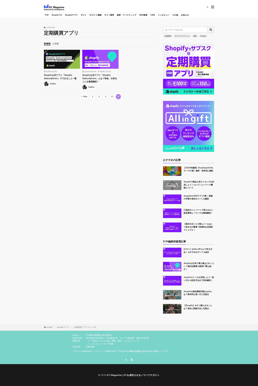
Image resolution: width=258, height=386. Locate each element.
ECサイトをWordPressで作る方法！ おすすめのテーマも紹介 (198, 250)
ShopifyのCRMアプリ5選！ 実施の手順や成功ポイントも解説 (198, 197)
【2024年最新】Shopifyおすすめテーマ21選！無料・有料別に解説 (198, 169)
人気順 (55, 43)
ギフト (84, 15)
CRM (152, 15)
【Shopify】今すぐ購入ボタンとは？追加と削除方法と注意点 (198, 307)
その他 (175, 15)
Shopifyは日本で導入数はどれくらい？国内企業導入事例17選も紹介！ (199, 266)
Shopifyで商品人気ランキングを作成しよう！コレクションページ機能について (199, 184)
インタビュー (163, 15)
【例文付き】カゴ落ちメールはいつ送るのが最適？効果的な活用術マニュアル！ (198, 227)
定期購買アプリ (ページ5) (85, 327)
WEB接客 (143, 15)
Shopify (203, 36)
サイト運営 (109, 15)
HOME (49, 327)
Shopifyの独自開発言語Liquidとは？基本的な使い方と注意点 (198, 293)
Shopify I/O (57, 15)
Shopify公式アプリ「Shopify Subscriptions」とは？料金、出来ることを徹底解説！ (99, 78)
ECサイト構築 (95, 15)
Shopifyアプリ (71, 15)
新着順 (47, 43)
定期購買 (168, 36)
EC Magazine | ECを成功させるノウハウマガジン (133, 375)
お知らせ (185, 15)
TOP (46, 15)
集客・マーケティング (126, 15)
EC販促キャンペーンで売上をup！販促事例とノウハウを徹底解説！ (199, 211)
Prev (85, 96)
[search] (211, 30)
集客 (195, 36)
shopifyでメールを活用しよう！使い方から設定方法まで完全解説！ (199, 278)
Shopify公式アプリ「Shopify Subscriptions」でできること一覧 (60, 76)
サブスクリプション (182, 36)
